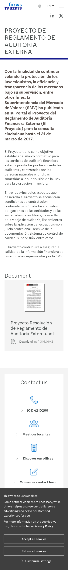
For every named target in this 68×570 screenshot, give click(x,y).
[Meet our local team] (34, 428)
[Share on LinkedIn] (52, 15)
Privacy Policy (44, 526)
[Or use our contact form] (34, 476)
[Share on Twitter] (61, 15)
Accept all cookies (34, 539)
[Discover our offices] (34, 452)
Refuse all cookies (34, 551)
